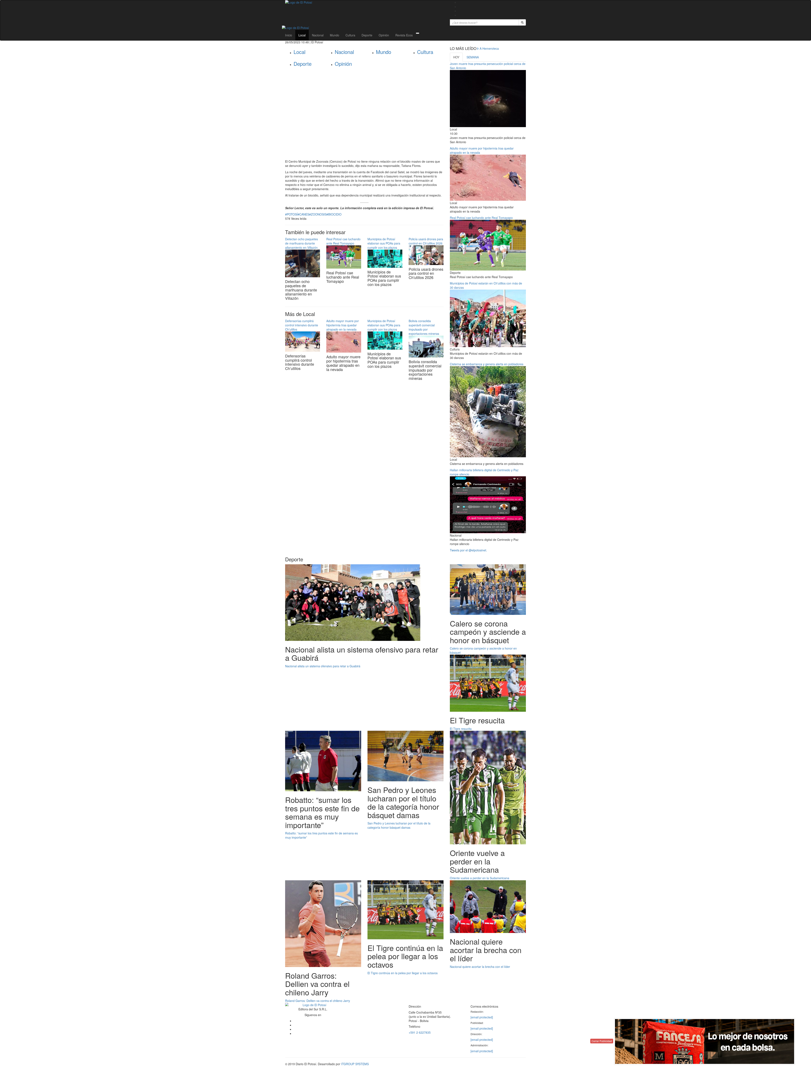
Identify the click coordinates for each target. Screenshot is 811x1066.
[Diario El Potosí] (364, 2)
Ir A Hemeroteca (488, 48)
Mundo (334, 35)
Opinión (384, 35)
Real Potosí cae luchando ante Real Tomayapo (343, 241)
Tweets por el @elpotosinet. (468, 550)
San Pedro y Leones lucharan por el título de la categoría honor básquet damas (398, 825)
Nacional (318, 35)
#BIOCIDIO (334, 214)
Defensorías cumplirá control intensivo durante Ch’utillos (301, 325)
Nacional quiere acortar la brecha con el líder (480, 966)
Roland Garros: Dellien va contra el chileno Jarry (317, 1001)
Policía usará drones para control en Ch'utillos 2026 (426, 241)
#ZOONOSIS (318, 214)
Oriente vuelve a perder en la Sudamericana (479, 878)
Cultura (350, 35)
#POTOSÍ (291, 214)
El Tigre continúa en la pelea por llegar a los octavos (402, 973)
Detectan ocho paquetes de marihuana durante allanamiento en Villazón (301, 243)
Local (302, 35)
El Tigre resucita (461, 729)
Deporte (367, 35)
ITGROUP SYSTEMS (355, 1064)
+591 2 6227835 (420, 1032)
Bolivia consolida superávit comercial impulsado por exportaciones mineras (424, 327)
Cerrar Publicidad (602, 1041)
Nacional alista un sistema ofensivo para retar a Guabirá (322, 666)
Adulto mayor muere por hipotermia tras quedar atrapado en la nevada (342, 325)
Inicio (288, 35)
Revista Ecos (404, 35)
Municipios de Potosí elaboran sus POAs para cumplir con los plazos (383, 243)
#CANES (303, 214)
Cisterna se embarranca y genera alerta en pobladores (486, 364)
